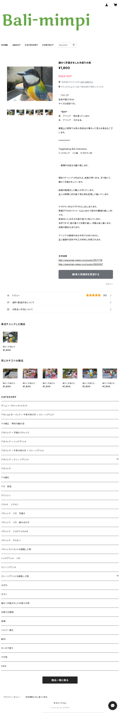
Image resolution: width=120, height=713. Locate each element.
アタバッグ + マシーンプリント (15, 459)
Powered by (57, 708)
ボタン (4, 594)
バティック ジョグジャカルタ (14, 531)
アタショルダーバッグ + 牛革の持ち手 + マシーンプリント (27, 414)
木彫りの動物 (7, 612)
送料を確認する (86, 82)
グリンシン (6, 495)
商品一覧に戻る (60, 680)
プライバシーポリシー (12, 697)
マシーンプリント (8, 567)
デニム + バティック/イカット (14, 405)
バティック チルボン (11, 540)
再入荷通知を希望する (87, 274)
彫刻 (3, 639)
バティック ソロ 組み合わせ (15, 522)
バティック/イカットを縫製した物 (16, 549)
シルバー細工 (7, 630)
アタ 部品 (6, 486)
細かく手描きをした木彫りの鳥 (15, 603)
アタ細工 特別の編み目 (12, 423)
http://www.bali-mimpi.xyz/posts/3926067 (81, 264)
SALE (3, 666)
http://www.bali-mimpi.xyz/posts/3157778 (80, 260)
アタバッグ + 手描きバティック (15, 432)
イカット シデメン (9, 504)
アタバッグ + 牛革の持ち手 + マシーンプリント (22, 450)
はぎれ (4, 585)
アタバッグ (7, 468)
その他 (4, 657)
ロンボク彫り (7, 648)
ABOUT (16, 45)
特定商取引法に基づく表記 (36, 697)
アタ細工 (5, 477)
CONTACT (48, 45)
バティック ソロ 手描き (13, 513)
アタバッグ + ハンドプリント (14, 441)
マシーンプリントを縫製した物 (15, 576)
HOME (4, 45)
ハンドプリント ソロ (10, 558)
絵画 (3, 621)
